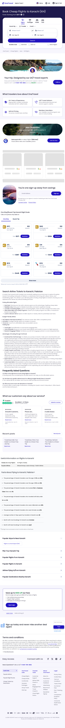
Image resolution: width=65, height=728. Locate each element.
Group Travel (25, 687)
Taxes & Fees (57, 683)
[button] (40, 3)
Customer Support (35, 677)
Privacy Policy (32, 202)
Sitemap (24, 690)
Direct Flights (53, 44)
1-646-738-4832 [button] (26, 665)
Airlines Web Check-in (35, 681)
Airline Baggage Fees (36, 685)
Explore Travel (19, 3)
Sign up (56, 193)
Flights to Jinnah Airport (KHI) (12, 543)
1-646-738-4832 (20, 83)
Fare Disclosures (9, 652)
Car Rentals (25, 681)
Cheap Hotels (25, 678)
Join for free (53, 140)
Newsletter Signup (46, 693)
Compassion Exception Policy (57, 696)
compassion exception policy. (28, 649)
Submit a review (55, 402)
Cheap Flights (14, 51)
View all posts (57, 433)
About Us (45, 676)
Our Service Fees (57, 687)
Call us (58, 82)
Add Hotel (24, 44)
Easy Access (8, 659)
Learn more (32, 132)
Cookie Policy (57, 677)
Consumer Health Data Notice (57, 702)
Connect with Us (35, 659)
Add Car (33, 44)
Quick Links (6, 670)
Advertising (46, 685)
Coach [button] (32, 26)
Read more (7, 446)
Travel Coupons (35, 690)
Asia (21, 51)
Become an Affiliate (46, 688)
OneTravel (6, 51)
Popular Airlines (7, 674)
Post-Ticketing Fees (58, 691)
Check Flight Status (35, 694)
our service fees (52, 644)
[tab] (23, 21)
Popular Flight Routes (9, 678)
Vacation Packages (24, 684)
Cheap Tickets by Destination (8, 682)
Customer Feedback (46, 682)
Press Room (46, 678)
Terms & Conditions (57, 680)
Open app (11, 605)
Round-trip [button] (12, 26)
